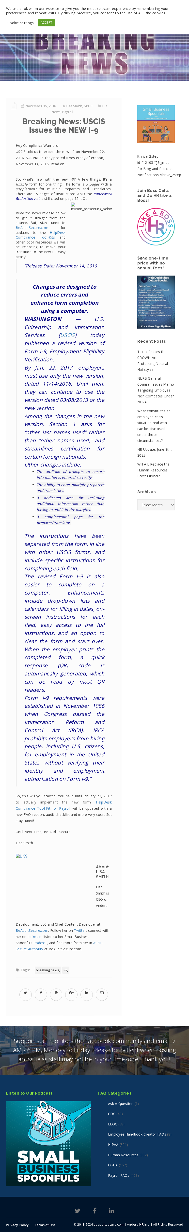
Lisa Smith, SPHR (79, 106)
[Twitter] (77, 1211)
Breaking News (47, 970)
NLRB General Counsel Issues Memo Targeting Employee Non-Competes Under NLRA (155, 390)
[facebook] (40, 992)
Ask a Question (120, 1103)
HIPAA (113, 1144)
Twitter (80, 930)
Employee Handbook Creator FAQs (137, 1134)
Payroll (67, 112)
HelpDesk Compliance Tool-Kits (41, 235)
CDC (111, 1113)
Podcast (40, 942)
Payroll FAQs (118, 1175)
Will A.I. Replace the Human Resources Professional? (153, 470)
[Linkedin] (111, 1211)
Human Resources (123, 1155)
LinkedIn (34, 936)
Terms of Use (45, 1225)
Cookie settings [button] (20, 22)
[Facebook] (94, 1211)
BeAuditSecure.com (32, 227)
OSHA (113, 1165)
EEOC (112, 1124)
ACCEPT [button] (46, 22)
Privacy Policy (17, 1225)
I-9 (65, 970)
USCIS (67, 335)
